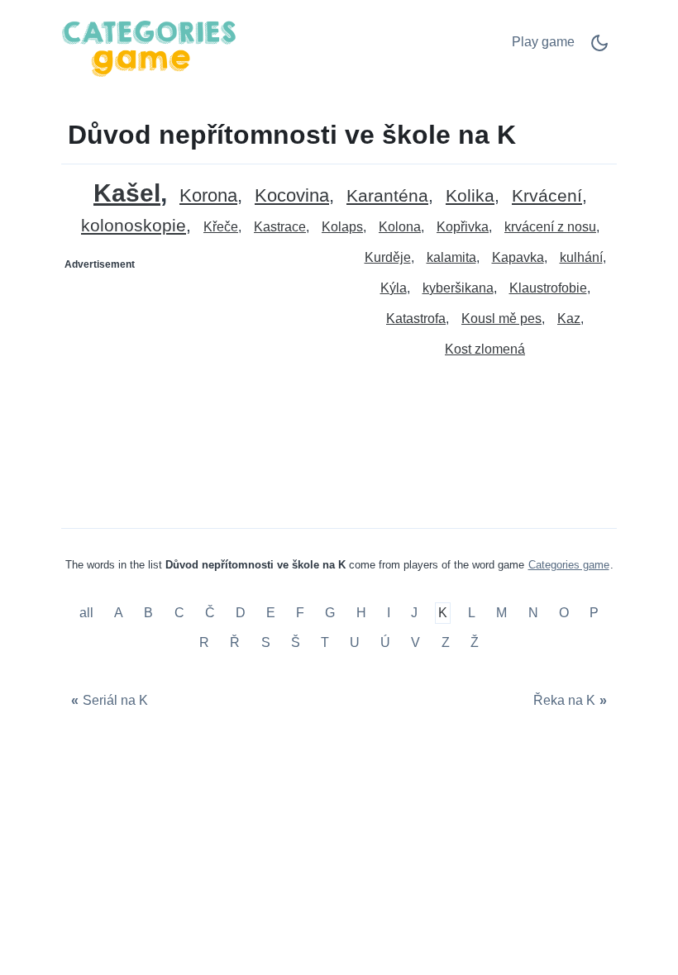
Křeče (220, 227)
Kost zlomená (485, 349)
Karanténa (387, 196)
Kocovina (292, 196)
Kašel (126, 193)
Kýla (393, 288)
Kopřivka (463, 227)
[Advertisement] (200, 381)
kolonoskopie (133, 226)
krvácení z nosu (550, 227)
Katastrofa (416, 319)
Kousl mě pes (501, 319)
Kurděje (388, 257)
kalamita (451, 257)
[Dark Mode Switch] (599, 48)
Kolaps (342, 227)
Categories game (568, 565)
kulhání (581, 257)
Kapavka (518, 257)
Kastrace (280, 227)
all (88, 613)
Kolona (400, 227)
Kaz (568, 319)
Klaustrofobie (548, 288)
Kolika (470, 196)
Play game (543, 42)
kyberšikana (458, 288)
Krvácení (547, 196)
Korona (208, 196)
